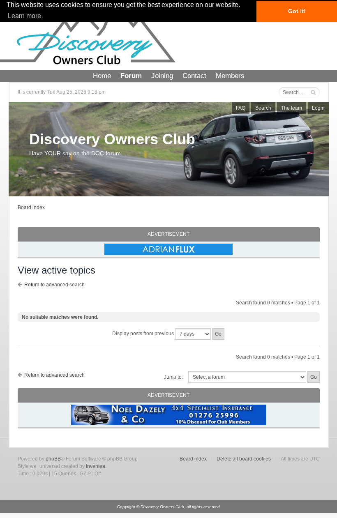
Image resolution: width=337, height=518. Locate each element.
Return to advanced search (54, 285)
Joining (162, 76)
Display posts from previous (143, 333)
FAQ (240, 108)
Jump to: (173, 377)
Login (318, 108)
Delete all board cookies (244, 459)
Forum (131, 76)
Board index (31, 207)
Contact (194, 76)
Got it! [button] (297, 11)
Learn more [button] (24, 15)
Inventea (95, 466)
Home (102, 76)
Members (230, 76)
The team (291, 108)
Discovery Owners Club (112, 139)
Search (263, 108)
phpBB (53, 459)
